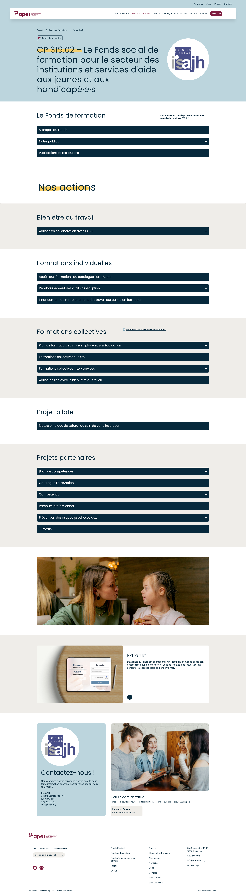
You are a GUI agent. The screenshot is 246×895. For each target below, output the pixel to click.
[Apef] (27, 14)
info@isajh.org (48, 804)
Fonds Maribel (122, 13)
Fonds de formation (141, 13)
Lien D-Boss (155, 882)
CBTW (214, 890)
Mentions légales (47, 890)
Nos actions (155, 858)
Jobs (208, 4)
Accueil (40, 30)
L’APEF (203, 13)
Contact (228, 4)
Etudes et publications (159, 853)
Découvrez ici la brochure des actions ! (146, 329)
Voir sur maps (193, 865)
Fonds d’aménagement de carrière (170, 13)
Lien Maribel (155, 877)
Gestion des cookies (64, 890)
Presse (217, 4)
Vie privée (33, 890)
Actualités (198, 4)
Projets (193, 13)
